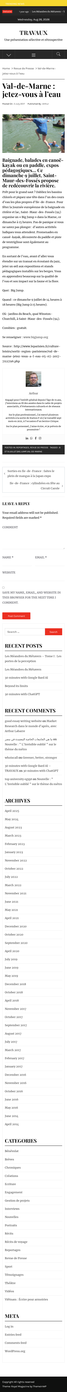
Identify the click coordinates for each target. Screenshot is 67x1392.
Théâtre (10, 1283)
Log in (9, 1326)
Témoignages (14, 1275)
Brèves (9, 1159)
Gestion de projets (17, 1200)
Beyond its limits (16, 686)
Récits (9, 1233)
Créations (11, 1176)
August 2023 (13, 827)
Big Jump (21, 451)
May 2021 (11, 910)
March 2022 (13, 885)
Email (41, 557)
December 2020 (16, 926)
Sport (8, 1266)
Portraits (11, 1225)
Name (8, 557)
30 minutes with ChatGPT (22, 694)
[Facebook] (35, 438)
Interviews (12, 1209)
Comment (10, 527)
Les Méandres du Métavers (23, 669)
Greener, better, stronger (40, 757)
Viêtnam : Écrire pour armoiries (26, 1299)
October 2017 (14, 1017)
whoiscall (11, 757)
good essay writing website (23, 721)
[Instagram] (40, 438)
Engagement (13, 1192)
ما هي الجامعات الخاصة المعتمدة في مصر (29, 739)
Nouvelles (11, 1217)
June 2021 (11, 901)
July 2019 (11, 959)
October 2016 (14, 1091)
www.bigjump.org (35, 337)
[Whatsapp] (31, 438)
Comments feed (15, 1343)
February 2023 (15, 844)
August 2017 (13, 1033)
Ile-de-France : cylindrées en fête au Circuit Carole (35, 485)
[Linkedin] (27, 438)
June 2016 (11, 1099)
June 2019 (11, 967)
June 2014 (11, 1116)
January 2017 (14, 1066)
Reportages (22, 447)
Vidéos (9, 1291)
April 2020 (12, 951)
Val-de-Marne (34, 451)
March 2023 (13, 835)
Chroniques (13, 1167)
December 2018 (15, 984)
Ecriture (10, 1184)
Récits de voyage (16, 1242)
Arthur (45, 104)
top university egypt (18, 779)
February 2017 (14, 1058)
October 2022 (14, 868)
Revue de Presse (39, 447)
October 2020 (14, 934)
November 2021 (15, 893)
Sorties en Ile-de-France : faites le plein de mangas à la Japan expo (30, 473)
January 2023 (14, 852)
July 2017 (11, 1041)
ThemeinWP (39, 1386)
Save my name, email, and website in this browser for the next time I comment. (31, 597)
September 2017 (16, 1025)
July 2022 (11, 877)
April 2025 (12, 811)
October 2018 (14, 992)
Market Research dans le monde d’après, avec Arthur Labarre (31, 726)
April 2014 (12, 1124)
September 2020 (16, 943)
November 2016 (15, 1083)
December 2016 (15, 1075)
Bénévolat (12, 1151)
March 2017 (13, 1050)
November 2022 (16, 860)
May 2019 (11, 976)
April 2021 (12, 918)
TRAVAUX (33, 32)
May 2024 (12, 819)
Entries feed (13, 1334)
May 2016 (11, 1107)
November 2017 (15, 1009)
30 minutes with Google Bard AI (26, 677)
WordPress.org (15, 1351)
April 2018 (12, 1000)
